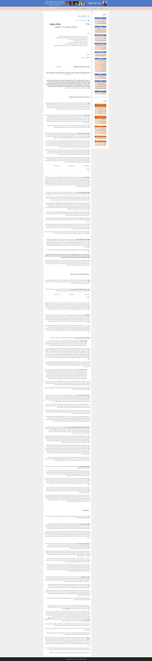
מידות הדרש (103, 71)
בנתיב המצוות (103, 123)
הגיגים (105, 62)
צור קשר (57, 8)
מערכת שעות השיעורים (85, 8)
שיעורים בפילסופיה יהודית (101, 55)
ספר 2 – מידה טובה (102, 109)
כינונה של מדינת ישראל (101, 40)
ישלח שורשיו (103, 133)
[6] (48, 566)
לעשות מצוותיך (103, 121)
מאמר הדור (104, 47)
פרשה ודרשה (103, 69)
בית (106, 8)
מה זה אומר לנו (103, 65)
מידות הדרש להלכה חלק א (100, 30)
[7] (56, 569)
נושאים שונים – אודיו (102, 23)
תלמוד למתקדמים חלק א (101, 86)
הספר (105, 143)
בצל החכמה (103, 119)
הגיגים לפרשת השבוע (101, 138)
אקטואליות (104, 67)
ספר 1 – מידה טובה (102, 107)
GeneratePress (69, 659)
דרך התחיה (104, 49)
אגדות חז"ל (103, 19)
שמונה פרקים (103, 78)
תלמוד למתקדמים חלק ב (101, 88)
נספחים (104, 144)
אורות (105, 38)
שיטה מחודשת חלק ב (101, 84)
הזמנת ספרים (101, 8)
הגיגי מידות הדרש (102, 60)
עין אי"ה (104, 36)
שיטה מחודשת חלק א (101, 82)
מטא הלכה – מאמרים (102, 28)
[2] (49, 378)
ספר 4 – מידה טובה (102, 113)
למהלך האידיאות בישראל (101, 45)
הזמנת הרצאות (94, 8)
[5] (52, 498)
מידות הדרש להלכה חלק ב (100, 32)
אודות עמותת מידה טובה (74, 8)
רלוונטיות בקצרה (102, 64)
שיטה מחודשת (103, 128)
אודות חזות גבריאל (65, 8)
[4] (72, 413)
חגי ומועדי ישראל (102, 21)
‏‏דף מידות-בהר (83, 16)
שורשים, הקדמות (102, 76)
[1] (65, 121)
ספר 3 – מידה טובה (102, 111)
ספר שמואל (103, 93)
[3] (50, 410)
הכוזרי (105, 53)
